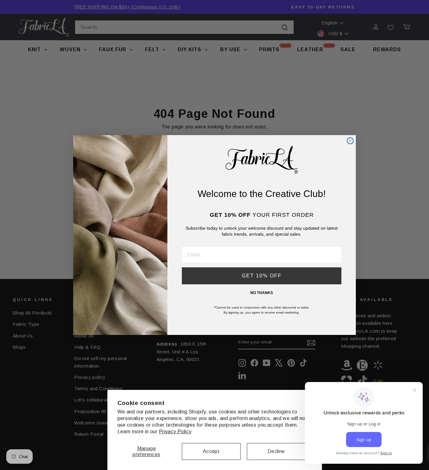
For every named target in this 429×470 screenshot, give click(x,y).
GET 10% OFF (262, 275)
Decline (276, 451)
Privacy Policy (175, 431)
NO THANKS (261, 293)
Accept (211, 451)
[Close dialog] (350, 141)
